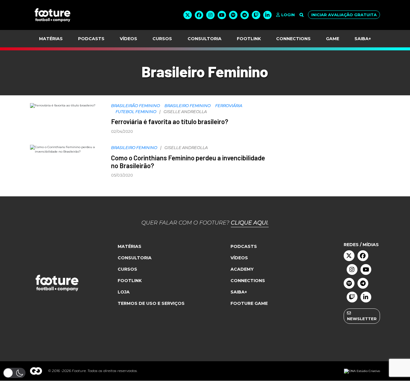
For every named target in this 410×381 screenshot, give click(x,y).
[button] (14, 373)
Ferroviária (228, 105)
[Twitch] (256, 15)
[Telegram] (244, 15)
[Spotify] (233, 15)
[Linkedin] (267, 15)
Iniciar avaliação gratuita (344, 14)
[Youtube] (222, 15)
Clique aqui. (250, 222)
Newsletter (362, 318)
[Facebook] (199, 15)
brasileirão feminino (135, 105)
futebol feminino (136, 111)
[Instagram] (210, 15)
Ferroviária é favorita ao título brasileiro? (169, 121)
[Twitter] (187, 15)
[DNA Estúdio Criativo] (362, 370)
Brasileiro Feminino (187, 105)
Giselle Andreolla (185, 111)
